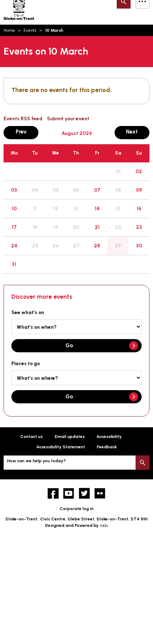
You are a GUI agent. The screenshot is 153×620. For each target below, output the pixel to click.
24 (14, 245)
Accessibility (109, 436)
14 (97, 208)
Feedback (107, 446)
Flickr (99, 493)
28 (97, 245)
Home (9, 30)
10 (14, 208)
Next (137, 131)
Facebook (53, 493)
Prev (27, 131)
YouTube (68, 493)
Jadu (104, 525)
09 (139, 190)
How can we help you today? (36, 460)
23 (139, 227)
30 (139, 245)
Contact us (31, 436)
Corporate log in (77, 508)
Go (69, 345)
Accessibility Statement (60, 446)
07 (97, 190)
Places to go (25, 363)
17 (14, 227)
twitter (84, 493)
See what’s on (27, 312)
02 (139, 171)
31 (14, 264)
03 (14, 190)
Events (29, 30)
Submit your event (68, 118)
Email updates (70, 436)
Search (142, 462)
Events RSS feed (23, 118)
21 (97, 227)
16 (139, 208)
